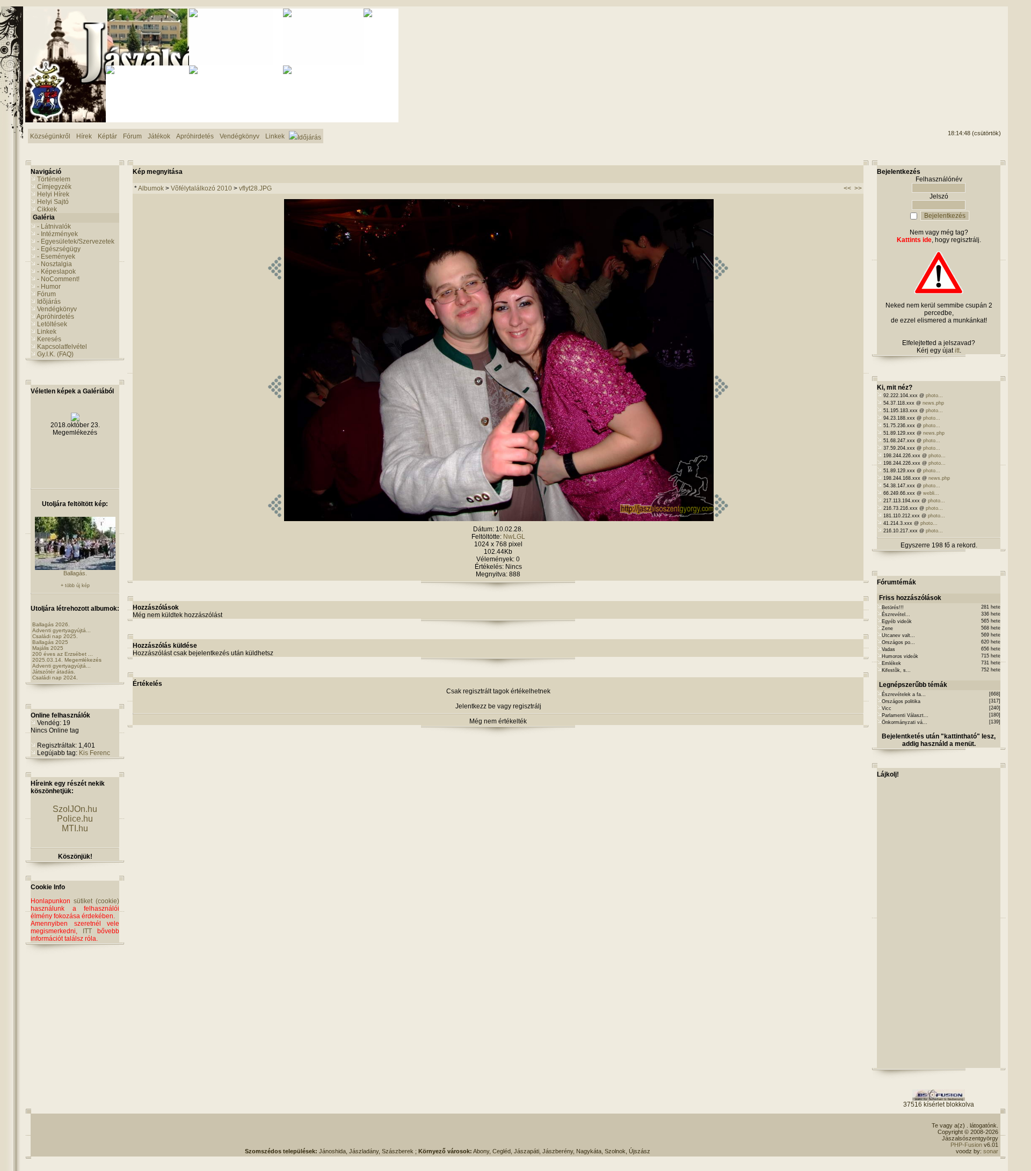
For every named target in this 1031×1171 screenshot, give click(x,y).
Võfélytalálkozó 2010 (201, 188)
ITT (87, 931)
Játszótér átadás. (53, 672)
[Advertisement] (957, 49)
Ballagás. (75, 573)
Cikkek (47, 209)
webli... (931, 493)
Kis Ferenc (94, 753)
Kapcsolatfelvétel (62, 346)
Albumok (151, 188)
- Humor (49, 286)
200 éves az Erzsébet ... (62, 654)
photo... (934, 395)
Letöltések (52, 324)
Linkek (46, 331)
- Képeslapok (56, 271)
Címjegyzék (54, 187)
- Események (56, 256)
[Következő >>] (721, 519)
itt (957, 350)
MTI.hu (75, 828)
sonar (990, 1151)
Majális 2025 (47, 648)
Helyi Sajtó (53, 202)
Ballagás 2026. (51, 624)
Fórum (46, 294)
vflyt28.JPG (255, 188)
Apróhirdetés (55, 316)
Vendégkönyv (57, 309)
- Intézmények (57, 234)
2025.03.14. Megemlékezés (66, 660)
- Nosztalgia (54, 264)
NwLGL (514, 536)
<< (847, 188)
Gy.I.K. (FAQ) (55, 354)
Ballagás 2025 (50, 642)
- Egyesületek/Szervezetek (75, 241)
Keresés (49, 339)
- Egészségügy (59, 249)
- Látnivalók (54, 226)
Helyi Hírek (53, 194)
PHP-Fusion (966, 1144)
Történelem (53, 179)
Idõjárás (49, 301)
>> (858, 188)
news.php (933, 403)
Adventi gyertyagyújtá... (61, 630)
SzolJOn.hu (75, 809)
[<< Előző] (274, 519)
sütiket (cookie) (96, 901)
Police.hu (75, 818)
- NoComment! (58, 279)
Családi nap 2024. (55, 677)
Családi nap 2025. (55, 636)
